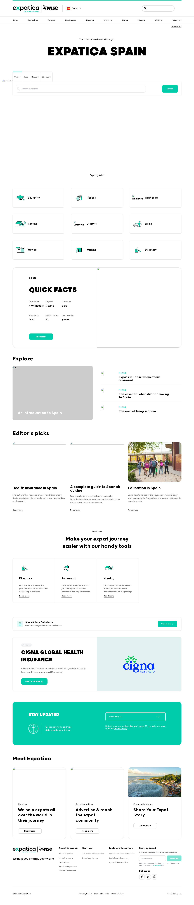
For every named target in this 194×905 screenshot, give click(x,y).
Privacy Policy (120, 729)
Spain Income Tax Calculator (121, 854)
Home (15, 20)
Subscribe (174, 858)
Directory (176, 20)
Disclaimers (176, 27)
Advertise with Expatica (93, 854)
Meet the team (66, 858)
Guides (17, 77)
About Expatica (66, 854)
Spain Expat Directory (119, 858)
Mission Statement (67, 871)
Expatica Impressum (68, 867)
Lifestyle (108, 20)
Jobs (26, 77)
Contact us (64, 862)
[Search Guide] (18, 88)
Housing (90, 20)
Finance (51, 20)
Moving (141, 20)
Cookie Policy (117, 894)
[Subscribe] (161, 717)
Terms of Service (101, 894)
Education (33, 20)
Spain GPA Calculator (118, 862)
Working (158, 20)
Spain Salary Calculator (39, 622)
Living (125, 20)
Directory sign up (90, 858)
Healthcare (70, 20)
